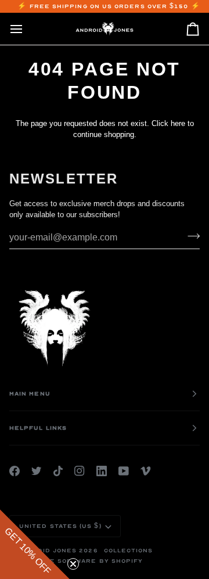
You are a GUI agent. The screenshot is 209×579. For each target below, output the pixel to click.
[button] (35, 544)
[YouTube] (123, 471)
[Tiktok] (58, 471)
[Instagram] (79, 471)
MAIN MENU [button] (30, 394)
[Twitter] (36, 471)
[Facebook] (14, 471)
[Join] (190, 236)
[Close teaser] (73, 564)
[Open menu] (26, 29)
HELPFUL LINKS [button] (38, 428)
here (178, 123)
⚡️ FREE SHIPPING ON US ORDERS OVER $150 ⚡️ (108, 6)
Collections (128, 550)
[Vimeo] (145, 471)
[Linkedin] (101, 471)
